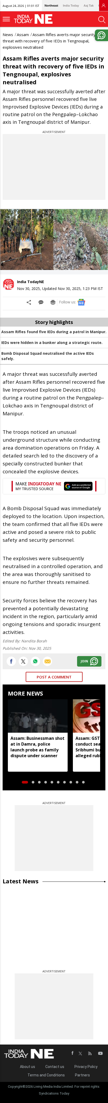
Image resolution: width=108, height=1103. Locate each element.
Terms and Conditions (46, 1075)
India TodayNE (30, 281)
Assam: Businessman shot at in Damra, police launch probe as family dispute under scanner (37, 747)
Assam (23, 34)
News (8, 34)
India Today (71, 5)
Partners (82, 1075)
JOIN (84, 661)
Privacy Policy (86, 1067)
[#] (35, 661)
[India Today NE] (35, 19)
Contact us (54, 1067)
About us (27, 1067)
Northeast (51, 5)
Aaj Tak (89, 5)
